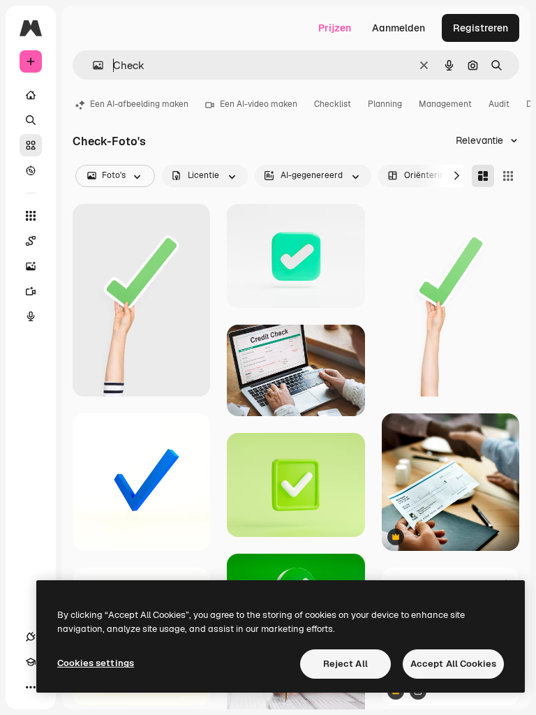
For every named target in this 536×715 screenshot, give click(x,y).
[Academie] (31, 662)
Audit (499, 104)
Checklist (332, 104)
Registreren (480, 28)
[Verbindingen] (31, 637)
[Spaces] (31, 241)
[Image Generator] (31, 266)
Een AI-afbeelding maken (139, 104)
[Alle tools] (31, 216)
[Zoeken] (31, 120)
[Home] (31, 95)
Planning (385, 104)
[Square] (508, 176)
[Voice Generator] (31, 316)
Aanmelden (398, 28)
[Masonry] (483, 176)
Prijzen (334, 28)
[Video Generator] (31, 291)
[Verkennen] (31, 170)
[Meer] (31, 687)
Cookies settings (95, 663)
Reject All (345, 664)
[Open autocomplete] (92, 65)
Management (445, 104)
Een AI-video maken (258, 104)
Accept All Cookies (453, 664)
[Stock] (31, 145)
